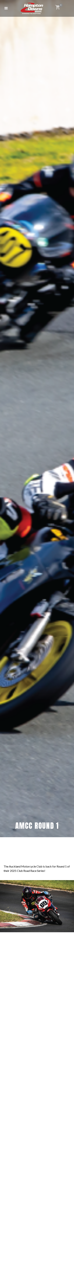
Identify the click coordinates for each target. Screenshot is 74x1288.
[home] (32, 8)
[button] (6, 8)
